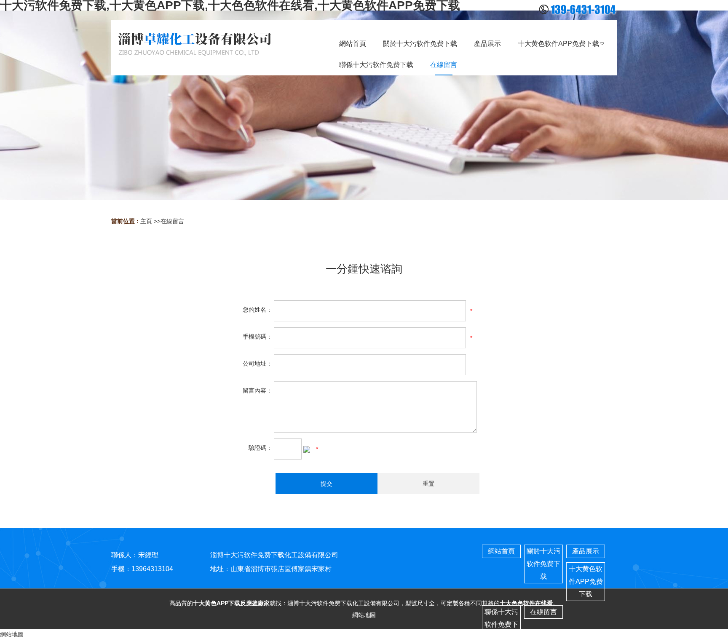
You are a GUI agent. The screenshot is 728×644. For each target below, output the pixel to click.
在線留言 (172, 221)
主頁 (146, 221)
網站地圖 (364, 615)
